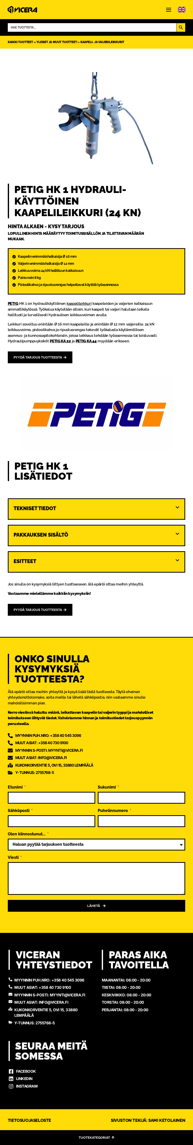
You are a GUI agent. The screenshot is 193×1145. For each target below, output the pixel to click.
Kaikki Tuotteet (20, 42)
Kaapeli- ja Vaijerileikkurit (102, 42)
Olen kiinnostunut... (27, 834)
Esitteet (25, 561)
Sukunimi (107, 787)
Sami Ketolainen (166, 1120)
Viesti (14, 858)
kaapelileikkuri (79, 303)
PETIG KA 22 (60, 341)
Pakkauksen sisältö (41, 535)
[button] (97, 510)
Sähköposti (19, 811)
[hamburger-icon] (168, 10)
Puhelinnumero (113, 811)
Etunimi (16, 787)
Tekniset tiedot (35, 508)
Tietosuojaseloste (29, 1120)
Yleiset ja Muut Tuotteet (56, 42)
